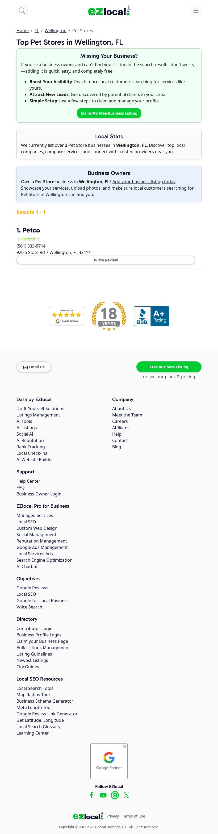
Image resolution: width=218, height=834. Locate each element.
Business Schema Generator (44, 701)
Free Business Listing (169, 366)
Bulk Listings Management (43, 647)
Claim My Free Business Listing (109, 113)
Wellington (55, 31)
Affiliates (120, 428)
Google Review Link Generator (47, 714)
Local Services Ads (34, 554)
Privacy (112, 816)
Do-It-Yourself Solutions (40, 408)
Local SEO (26, 522)
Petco (31, 230)
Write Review (106, 259)
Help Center (28, 481)
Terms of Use (133, 816)
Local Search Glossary (38, 726)
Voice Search (29, 607)
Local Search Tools (34, 688)
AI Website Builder (34, 459)
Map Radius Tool (33, 695)
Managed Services (34, 515)
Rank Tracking (30, 447)
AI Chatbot (27, 566)
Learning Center (32, 733)
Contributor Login (34, 628)
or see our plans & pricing (169, 377)
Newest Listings (32, 660)
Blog (116, 447)
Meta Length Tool (34, 707)
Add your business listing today (143, 182)
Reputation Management (41, 541)
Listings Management (38, 415)
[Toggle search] (22, 10)
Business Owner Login (38, 494)
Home (22, 31)
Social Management (36, 534)
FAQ (20, 487)
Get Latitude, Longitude (40, 720)
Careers (120, 421)
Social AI (24, 434)
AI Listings (26, 428)
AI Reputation (30, 440)
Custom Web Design (36, 528)
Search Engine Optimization (44, 560)
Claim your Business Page (42, 641)
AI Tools (24, 421)
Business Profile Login (38, 635)
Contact (120, 440)
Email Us (37, 366)
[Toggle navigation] (196, 10)
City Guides (27, 667)
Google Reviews (32, 588)
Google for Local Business (42, 600)
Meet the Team (127, 415)
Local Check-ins (31, 453)
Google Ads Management (42, 547)
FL (37, 31)
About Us (121, 408)
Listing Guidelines (34, 654)
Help (116, 434)
